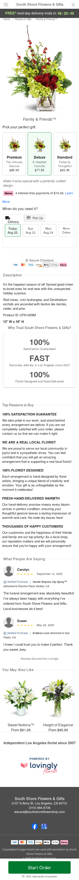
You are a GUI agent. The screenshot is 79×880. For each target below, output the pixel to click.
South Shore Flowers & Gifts (39, 4)
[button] (70, 870)
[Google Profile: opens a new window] (44, 826)
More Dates (66, 230)
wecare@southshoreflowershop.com (39, 811)
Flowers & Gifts (23, 19)
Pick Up (37, 218)
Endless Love (41, 633)
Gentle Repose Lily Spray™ (50, 582)
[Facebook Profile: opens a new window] (35, 826)
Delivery (13, 220)
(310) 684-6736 (39, 807)
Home (6, 19)
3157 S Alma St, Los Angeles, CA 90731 (40, 803)
